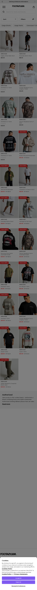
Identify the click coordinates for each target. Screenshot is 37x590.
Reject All (18, 582)
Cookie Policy (6, 574)
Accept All (18, 578)
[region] (18, 573)
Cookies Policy (7, 568)
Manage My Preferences (18, 586)
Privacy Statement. (21, 574)
